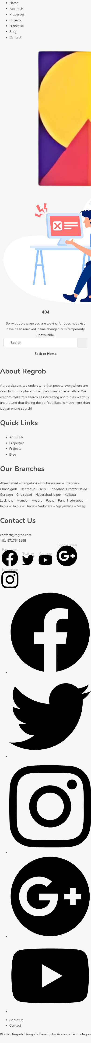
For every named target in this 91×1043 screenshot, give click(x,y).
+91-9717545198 (13, 540)
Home (14, 3)
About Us (17, 9)
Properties (17, 14)
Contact (15, 37)
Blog (13, 32)
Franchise (17, 26)
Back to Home (45, 353)
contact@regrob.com (15, 535)
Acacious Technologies (74, 1034)
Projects (15, 20)
